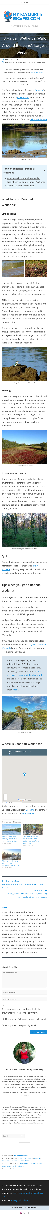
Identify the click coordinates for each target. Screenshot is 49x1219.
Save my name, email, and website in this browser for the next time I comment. (21, 1011)
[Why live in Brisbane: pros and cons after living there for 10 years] (11, 854)
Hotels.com (5, 1161)
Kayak (14, 1166)
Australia (8, 62)
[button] (13, 268)
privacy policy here (19, 1200)
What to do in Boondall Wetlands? (23, 178)
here (15, 689)
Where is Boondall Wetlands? (21, 185)
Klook (4, 1166)
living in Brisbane (38, 119)
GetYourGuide (24, 1163)
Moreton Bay (27, 813)
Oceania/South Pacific (24, 62)
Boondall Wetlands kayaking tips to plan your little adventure (9, 838)
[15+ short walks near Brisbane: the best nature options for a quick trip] (33, 829)
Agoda (30, 1158)
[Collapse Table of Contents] (44, 170)
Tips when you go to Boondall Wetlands (26, 182)
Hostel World (24, 1161)
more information (20, 1156)
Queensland (41, 62)
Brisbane (39, 90)
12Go (9, 1166)
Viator (33, 1163)
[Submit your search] (22, 1136)
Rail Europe (21, 1166)
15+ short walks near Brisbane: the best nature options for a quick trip (31, 839)
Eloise (4, 907)
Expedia (37, 1158)
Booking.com (22, 1158)
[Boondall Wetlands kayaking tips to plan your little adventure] (11, 829)
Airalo (15, 1169)
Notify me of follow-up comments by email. (26, 1019)
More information (37, 73)
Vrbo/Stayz (14, 1161)
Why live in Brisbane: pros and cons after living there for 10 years (11, 863)
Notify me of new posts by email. (21, 1025)
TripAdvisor (40, 1163)
